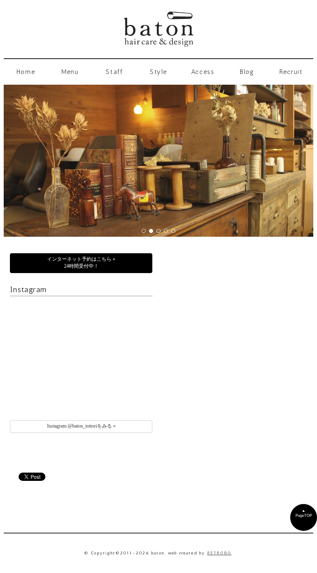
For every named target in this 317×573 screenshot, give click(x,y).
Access (202, 72)
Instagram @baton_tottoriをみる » (81, 426)
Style (158, 72)
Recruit (291, 72)
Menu (70, 72)
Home (26, 72)
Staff (114, 72)
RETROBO (219, 553)
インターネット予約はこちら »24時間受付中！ (81, 263)
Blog (247, 72)
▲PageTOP (304, 513)
